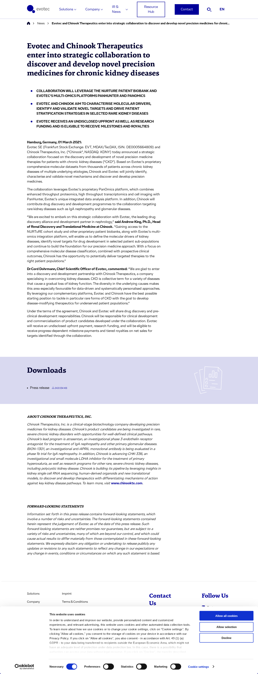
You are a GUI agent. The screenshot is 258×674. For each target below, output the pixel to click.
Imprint (67, 593)
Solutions (66, 9)
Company (92, 9)
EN (222, 9)
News (41, 23)
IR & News (116, 9)
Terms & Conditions (75, 601)
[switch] (108, 666)
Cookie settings (198, 666)
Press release (48, 388)
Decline (226, 637)
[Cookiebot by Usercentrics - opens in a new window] (24, 666)
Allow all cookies (226, 615)
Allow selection (226, 626)
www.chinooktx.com (126, 483)
